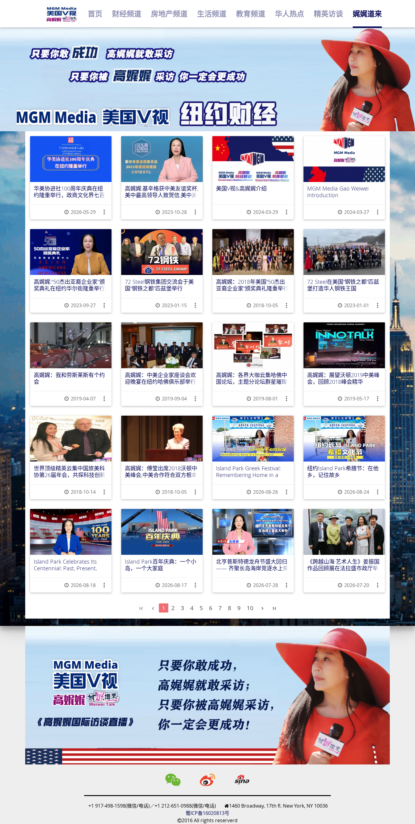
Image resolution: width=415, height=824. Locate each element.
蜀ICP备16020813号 (207, 813)
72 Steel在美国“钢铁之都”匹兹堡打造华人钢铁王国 (343, 285)
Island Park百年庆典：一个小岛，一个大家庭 (160, 565)
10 (250, 608)
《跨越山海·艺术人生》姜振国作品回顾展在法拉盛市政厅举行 (343, 565)
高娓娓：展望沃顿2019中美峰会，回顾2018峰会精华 (343, 378)
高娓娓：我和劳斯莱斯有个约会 (69, 378)
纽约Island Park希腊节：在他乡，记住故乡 (343, 471)
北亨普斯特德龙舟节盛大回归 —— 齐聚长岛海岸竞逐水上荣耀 (252, 565)
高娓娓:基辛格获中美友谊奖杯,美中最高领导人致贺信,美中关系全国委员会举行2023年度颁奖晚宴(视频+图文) (161, 191)
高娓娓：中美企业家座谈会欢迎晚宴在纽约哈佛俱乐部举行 (160, 378)
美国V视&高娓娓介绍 (241, 188)
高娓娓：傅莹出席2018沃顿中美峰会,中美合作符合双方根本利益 (161, 471)
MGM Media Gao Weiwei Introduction (338, 191)
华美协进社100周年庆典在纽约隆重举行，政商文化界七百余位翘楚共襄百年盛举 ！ (69, 191)
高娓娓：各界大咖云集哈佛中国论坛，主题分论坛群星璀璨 (251, 378)
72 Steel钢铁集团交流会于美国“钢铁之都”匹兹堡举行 (159, 285)
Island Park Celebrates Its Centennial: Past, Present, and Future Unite (65, 565)
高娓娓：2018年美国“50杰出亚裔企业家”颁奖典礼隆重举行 (252, 285)
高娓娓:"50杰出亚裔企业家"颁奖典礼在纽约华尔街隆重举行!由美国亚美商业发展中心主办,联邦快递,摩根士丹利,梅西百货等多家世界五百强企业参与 (70, 285)
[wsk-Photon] (61, 14)
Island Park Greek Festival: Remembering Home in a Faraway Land (248, 471)
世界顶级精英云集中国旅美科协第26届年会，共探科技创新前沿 (69, 471)
